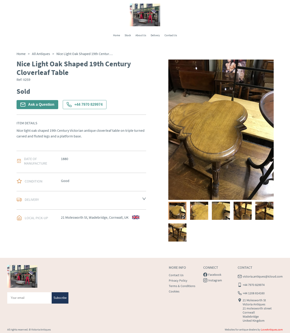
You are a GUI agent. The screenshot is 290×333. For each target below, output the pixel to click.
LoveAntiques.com (272, 329)
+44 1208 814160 (254, 293)
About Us (140, 35)
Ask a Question (41, 104)
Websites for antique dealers (241, 329)
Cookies (174, 291)
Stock (128, 35)
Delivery (155, 35)
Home (116, 35)
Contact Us (170, 35)
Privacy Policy (178, 280)
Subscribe (60, 297)
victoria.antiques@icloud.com (263, 276)
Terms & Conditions (182, 286)
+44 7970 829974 (88, 104)
